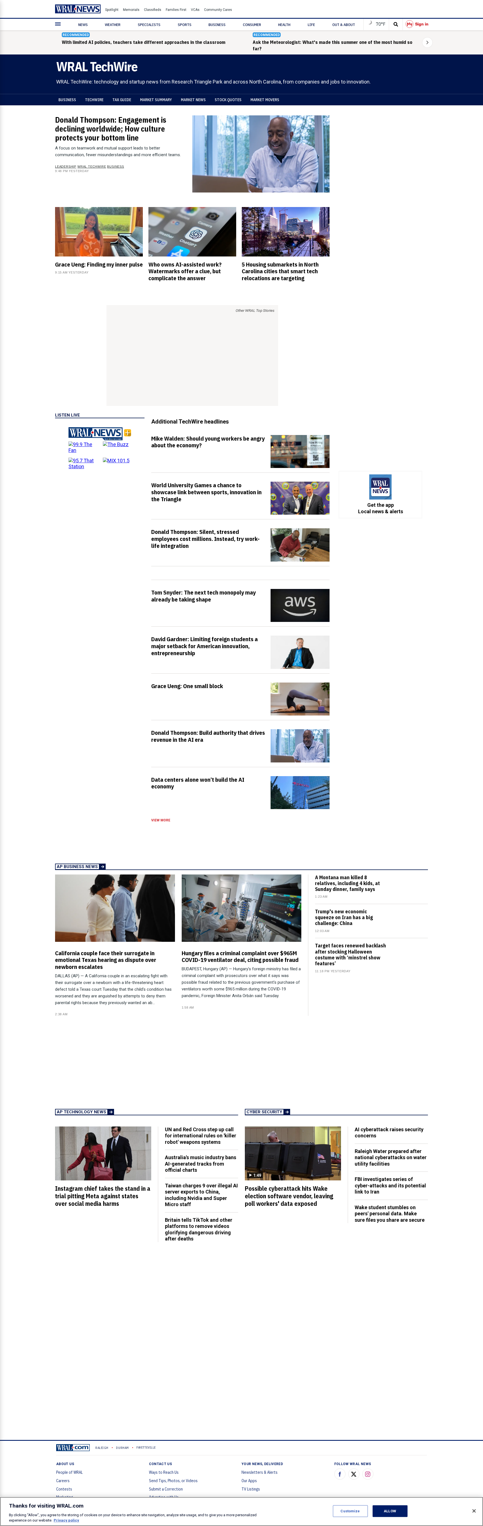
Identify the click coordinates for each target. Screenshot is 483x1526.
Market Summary (156, 99)
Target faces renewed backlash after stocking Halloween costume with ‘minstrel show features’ (350, 954)
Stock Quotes (228, 99)
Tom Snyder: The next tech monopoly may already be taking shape (203, 595)
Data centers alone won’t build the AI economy (197, 783)
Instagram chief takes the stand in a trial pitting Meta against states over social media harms (102, 1196)
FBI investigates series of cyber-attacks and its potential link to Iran (390, 1185)
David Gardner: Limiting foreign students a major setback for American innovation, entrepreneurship (204, 646)
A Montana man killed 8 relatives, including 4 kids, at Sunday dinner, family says (347, 883)
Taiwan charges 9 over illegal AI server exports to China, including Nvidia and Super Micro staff (201, 1195)
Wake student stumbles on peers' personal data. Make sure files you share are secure (390, 1213)
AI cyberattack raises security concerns (389, 1132)
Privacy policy (66, 1520)
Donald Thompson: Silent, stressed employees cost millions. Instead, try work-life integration (205, 539)
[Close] (474, 1511)
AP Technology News (81, 1111)
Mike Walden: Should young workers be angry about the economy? (208, 441)
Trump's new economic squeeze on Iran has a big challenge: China (344, 917)
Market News (193, 99)
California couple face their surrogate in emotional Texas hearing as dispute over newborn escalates (105, 960)
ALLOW (390, 1511)
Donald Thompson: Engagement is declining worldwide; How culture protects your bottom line (110, 128)
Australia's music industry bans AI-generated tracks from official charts (200, 1163)
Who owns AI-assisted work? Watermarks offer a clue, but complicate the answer (185, 271)
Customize (350, 1511)
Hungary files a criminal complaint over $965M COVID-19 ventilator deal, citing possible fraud (240, 956)
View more (160, 820)
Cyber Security (264, 1111)
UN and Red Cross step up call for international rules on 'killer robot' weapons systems (200, 1135)
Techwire (94, 99)
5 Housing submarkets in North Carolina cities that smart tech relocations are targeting (280, 271)
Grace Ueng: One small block (187, 686)
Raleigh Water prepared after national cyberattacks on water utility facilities (391, 1157)
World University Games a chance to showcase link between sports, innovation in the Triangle (206, 492)
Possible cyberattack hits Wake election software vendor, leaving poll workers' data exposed (289, 1196)
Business (67, 99)
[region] (241, 1511)
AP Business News (77, 866)
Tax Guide (121, 99)
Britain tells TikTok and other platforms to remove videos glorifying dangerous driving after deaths (198, 1229)
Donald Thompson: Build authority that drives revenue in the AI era (208, 736)
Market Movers (264, 99)
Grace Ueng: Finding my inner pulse (99, 264)
